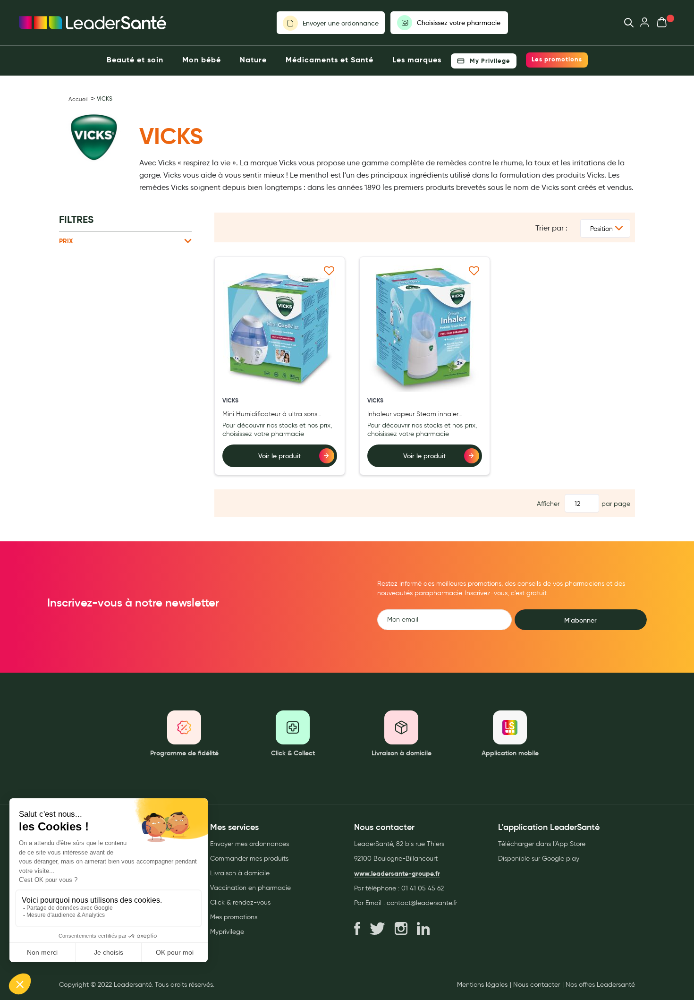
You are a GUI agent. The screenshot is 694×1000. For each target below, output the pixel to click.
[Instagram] (401, 929)
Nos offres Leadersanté (600, 985)
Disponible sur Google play (538, 859)
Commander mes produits (249, 859)
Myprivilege (227, 932)
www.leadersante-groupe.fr (397, 873)
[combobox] (624, 22)
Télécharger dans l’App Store (541, 844)
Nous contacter (536, 985)
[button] (329, 270)
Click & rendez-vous (240, 902)
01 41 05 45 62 (422, 888)
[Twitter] (377, 929)
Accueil (77, 99)
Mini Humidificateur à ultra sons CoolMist (269, 414)
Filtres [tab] (76, 220)
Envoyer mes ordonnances (249, 844)
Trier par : (551, 227)
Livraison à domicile (240, 873)
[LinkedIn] (423, 929)
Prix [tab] (66, 241)
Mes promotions (233, 917)
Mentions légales (482, 985)
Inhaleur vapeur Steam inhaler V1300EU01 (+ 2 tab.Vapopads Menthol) (412, 414)
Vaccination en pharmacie (250, 888)
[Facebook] (357, 929)
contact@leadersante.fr (422, 903)
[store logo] (92, 22)
